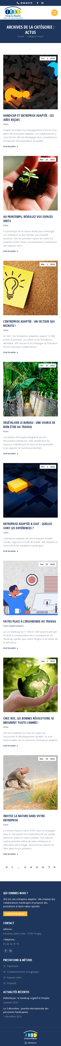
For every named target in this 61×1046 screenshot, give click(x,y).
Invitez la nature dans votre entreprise (24, 818)
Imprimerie (12, 966)
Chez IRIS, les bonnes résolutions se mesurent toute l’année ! (28, 720)
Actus (5, 124)
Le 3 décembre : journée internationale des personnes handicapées (25, 1010)
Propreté (11, 983)
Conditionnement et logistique (23, 971)
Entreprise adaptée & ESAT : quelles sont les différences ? (27, 526)
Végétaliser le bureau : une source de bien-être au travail (29, 424)
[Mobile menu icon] (54, 12)
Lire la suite (9, 146)
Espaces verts (14, 977)
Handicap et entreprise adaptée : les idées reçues (28, 117)
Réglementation (16, 626)
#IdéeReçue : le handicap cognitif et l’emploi (26, 998)
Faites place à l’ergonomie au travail (29, 621)
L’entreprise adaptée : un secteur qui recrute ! (29, 323)
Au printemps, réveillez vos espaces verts (28, 218)
